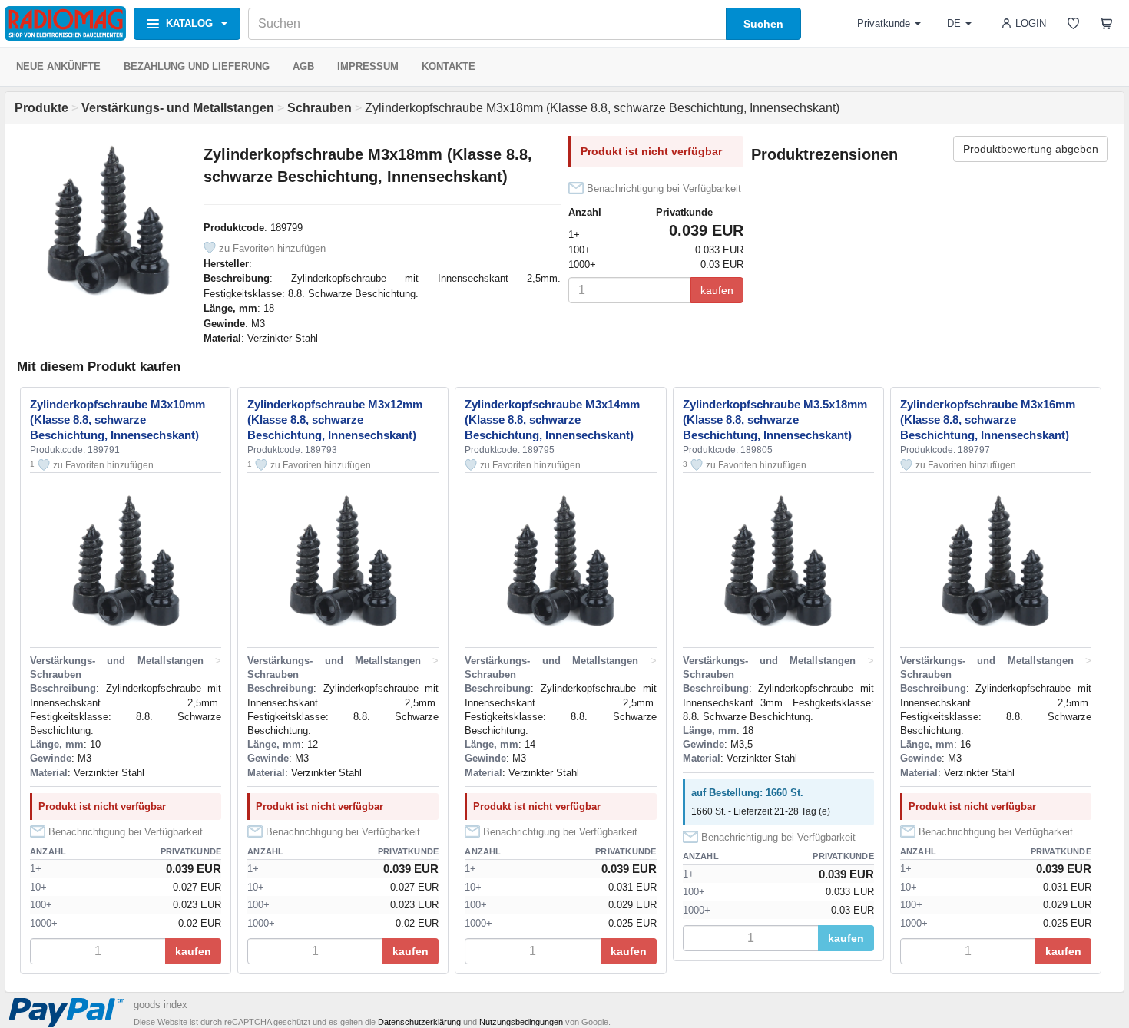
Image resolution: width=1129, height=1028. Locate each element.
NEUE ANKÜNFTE (58, 66)
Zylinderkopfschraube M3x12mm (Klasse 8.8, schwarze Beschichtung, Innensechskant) (334, 419)
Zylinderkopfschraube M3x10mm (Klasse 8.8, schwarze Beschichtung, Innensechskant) (117, 419)
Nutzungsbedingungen (521, 1021)
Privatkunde (883, 23)
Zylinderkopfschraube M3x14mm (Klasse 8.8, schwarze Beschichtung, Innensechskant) (552, 419)
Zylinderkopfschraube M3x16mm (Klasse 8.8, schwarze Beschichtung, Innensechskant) (987, 419)
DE (954, 23)
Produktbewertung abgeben (1030, 149)
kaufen (716, 290)
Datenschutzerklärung (419, 1021)
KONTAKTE (448, 66)
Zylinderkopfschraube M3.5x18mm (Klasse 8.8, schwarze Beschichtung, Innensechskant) (775, 419)
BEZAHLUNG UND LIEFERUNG (197, 66)
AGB (303, 66)
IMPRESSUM (368, 66)
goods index (160, 1004)
